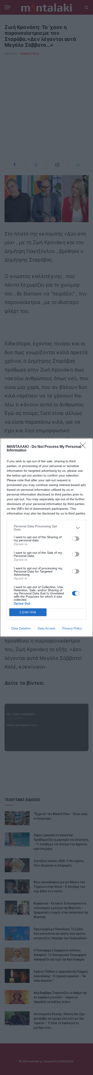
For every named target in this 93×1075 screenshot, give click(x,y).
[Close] (84, 447)
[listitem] (46, 528)
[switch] (75, 538)
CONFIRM (28, 612)
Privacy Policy (72, 628)
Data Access (46, 628)
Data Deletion (21, 628)
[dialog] (46, 537)
